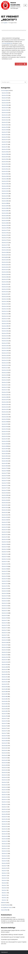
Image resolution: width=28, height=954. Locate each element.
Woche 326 (5, 110)
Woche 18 (4, 863)
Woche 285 (5, 210)
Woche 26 (4, 843)
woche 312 (5, 144)
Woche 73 (4, 728)
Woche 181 (5, 463)
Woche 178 (5, 470)
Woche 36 (4, 819)
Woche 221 (5, 367)
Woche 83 (4, 703)
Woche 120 (5, 613)
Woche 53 (4, 777)
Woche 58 (4, 765)
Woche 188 (5, 446)
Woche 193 (5, 434)
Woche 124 (5, 603)
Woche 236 (5, 331)
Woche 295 (5, 186)
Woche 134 (5, 578)
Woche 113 (5, 630)
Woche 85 (4, 699)
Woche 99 (4, 664)
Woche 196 (5, 426)
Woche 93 (4, 679)
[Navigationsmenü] (25, 5)
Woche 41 (4, 807)
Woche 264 (5, 262)
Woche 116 (5, 623)
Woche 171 (5, 488)
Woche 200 (5, 416)
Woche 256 (5, 281)
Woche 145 (5, 551)
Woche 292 (5, 193)
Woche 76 (4, 721)
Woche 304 (5, 164)
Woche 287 (5, 205)
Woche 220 (5, 370)
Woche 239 (5, 323)
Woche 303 (5, 166)
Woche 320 (5, 124)
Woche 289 (5, 201)
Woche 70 (4, 735)
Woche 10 (4, 878)
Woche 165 (5, 502)
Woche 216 (5, 380)
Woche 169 (5, 492)
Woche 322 (5, 120)
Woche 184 (5, 456)
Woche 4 (4, 892)
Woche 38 (4, 814)
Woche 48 (4, 789)
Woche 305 (5, 161)
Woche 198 (5, 421)
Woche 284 (5, 213)
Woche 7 (4, 885)
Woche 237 (5, 328)
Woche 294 (5, 188)
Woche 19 (4, 860)
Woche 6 (4, 887)
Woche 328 (5, 105)
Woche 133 (5, 581)
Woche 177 (5, 473)
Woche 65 (4, 748)
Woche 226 (5, 355)
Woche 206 (5, 402)
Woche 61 (4, 757)
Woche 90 (4, 686)
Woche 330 (5, 100)
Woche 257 (5, 279)
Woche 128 (5, 593)
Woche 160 (5, 515)
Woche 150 (5, 539)
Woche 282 (5, 218)
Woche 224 (5, 360)
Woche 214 (5, 385)
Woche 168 (5, 495)
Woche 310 (5, 149)
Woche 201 (5, 414)
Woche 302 (5, 169)
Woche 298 (5, 178)
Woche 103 (5, 654)
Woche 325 (5, 112)
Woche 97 (4, 669)
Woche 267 (5, 255)
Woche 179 (5, 468)
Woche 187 (5, 448)
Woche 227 (5, 353)
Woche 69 (4, 738)
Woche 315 (5, 137)
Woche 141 (5, 561)
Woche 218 (5, 375)
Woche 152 (5, 534)
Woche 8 (4, 883)
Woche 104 (5, 652)
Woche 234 (5, 335)
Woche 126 (5, 598)
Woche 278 (5, 228)
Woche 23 (4, 851)
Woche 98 (4, 667)
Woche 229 (5, 348)
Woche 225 (5, 358)
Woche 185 (5, 453)
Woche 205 (5, 404)
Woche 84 (4, 701)
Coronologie (4, 90)
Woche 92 (4, 681)
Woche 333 (5, 93)
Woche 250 (5, 296)
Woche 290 (5, 198)
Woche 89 (4, 689)
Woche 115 (5, 625)
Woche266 (5, 257)
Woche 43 (4, 802)
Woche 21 (4, 856)
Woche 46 (4, 794)
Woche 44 (4, 799)
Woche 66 (4, 745)
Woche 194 (5, 431)
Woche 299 (5, 176)
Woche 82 (4, 706)
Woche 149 (5, 542)
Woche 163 (5, 507)
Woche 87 (4, 694)
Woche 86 (4, 696)
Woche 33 (4, 826)
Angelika (5, 22)
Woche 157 (5, 522)
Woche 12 (4, 873)
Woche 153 (5, 532)
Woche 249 (5, 299)
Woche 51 (4, 782)
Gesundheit (4, 910)
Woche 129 (5, 591)
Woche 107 (5, 645)
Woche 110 (5, 637)
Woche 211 (5, 389)
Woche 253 (5, 289)
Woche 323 (5, 117)
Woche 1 (4, 900)
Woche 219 (5, 372)
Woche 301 (5, 171)
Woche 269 (5, 250)
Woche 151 (5, 537)
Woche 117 (5, 620)
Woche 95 (4, 674)
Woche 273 (5, 240)
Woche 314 (5, 139)
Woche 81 (4, 708)
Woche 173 (5, 483)
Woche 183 (5, 458)
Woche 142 (5, 559)
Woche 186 (5, 451)
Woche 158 (5, 519)
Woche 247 (5, 304)
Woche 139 (5, 566)
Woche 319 (5, 127)
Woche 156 (5, 524)
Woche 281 (5, 220)
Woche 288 (5, 203)
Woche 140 (5, 564)
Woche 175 (5, 478)
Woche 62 (4, 755)
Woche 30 (4, 834)
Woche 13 (4, 870)
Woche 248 (5, 301)
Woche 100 (5, 662)
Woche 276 (5, 232)
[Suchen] (25, 82)
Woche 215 (5, 382)
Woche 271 (5, 245)
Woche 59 (4, 762)
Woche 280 (5, 223)
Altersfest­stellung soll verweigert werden (13, 937)
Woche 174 (5, 480)
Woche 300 (5, 174)
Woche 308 (5, 154)
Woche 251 (5, 294)
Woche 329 (5, 102)
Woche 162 (5, 510)
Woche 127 (5, 596)
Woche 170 (5, 490)
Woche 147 (5, 546)
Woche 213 (5, 387)
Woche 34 (4, 824)
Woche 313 (5, 142)
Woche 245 (5, 308)
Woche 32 (4, 829)
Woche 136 (5, 573)
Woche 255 (5, 284)
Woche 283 (5, 215)
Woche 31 (4, 831)
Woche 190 (5, 441)
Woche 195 (5, 429)
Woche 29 (4, 836)
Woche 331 (5, 97)
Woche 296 (5, 183)
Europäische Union (6, 907)
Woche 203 (5, 409)
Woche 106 (5, 647)
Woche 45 (4, 797)
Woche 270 (5, 247)
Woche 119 (5, 615)
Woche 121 (5, 610)
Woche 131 (5, 586)
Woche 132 (5, 583)
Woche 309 (5, 151)
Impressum (4, 952)
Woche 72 (4, 730)
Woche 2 (4, 897)
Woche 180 (5, 466)
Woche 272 (5, 242)
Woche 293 (5, 191)
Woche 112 (5, 632)
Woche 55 (4, 772)
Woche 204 (5, 407)
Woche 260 (5, 272)
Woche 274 (5, 237)
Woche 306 (5, 159)
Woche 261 (5, 269)
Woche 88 (4, 691)
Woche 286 (5, 208)
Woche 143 (5, 556)
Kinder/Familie (5, 905)
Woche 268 (5, 252)
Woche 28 (4, 838)
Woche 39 (4, 811)
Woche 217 (5, 377)
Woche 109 (5, 640)
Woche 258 (5, 277)
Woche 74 (4, 726)
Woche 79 (4, 713)
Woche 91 (4, 684)
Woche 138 (5, 569)
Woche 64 (4, 750)
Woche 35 (4, 821)
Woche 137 (5, 571)
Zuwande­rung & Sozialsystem (9, 939)
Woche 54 (4, 775)
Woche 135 (5, 576)
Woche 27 (4, 841)
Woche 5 (4, 890)
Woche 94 (4, 676)
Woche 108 (5, 642)
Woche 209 (5, 394)
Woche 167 (5, 497)
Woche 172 (5, 485)
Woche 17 (4, 865)
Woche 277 (5, 230)
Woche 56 (4, 770)
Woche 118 (5, 618)
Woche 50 (4, 784)
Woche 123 (5, 605)
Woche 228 (5, 350)
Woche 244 (5, 311)
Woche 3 (4, 895)
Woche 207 (5, 399)
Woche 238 (5, 326)
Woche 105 (5, 650)
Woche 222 (5, 365)
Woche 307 (5, 156)
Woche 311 (5, 147)
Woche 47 (4, 792)
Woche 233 (5, 338)
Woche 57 (4, 767)
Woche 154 (5, 529)
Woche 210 (5, 392)
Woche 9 (4, 880)
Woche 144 (5, 554)
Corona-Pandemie (7, 43)
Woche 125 (5, 600)
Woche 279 (5, 225)
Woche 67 (4, 743)
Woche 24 (4, 848)
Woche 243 (5, 313)
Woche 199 (5, 419)
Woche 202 (5, 412)
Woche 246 (5, 306)
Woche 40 (4, 809)
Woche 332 (5, 95)
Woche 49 (4, 787)
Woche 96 (4, 672)
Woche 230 (5, 345)
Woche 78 (4, 716)
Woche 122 (5, 608)
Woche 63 (4, 753)
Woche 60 (4, 760)
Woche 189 (5, 443)
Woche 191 (5, 439)
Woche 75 (4, 723)
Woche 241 (5, 318)
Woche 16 (4, 868)
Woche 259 (5, 274)
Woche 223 (5, 362)
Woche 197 (5, 424)
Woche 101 (5, 659)
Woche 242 (5, 316)
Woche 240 (5, 321)
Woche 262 (5, 267)
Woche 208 (5, 397)
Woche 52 (4, 780)
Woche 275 (5, 235)
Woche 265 (5, 259)
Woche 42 (4, 804)
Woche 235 (5, 333)
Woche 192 (5, 436)
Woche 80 (4, 711)
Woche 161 (5, 512)
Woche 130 (5, 588)
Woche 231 (5, 343)
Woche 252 (5, 291)
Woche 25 (4, 846)
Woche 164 (5, 505)
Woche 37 (4, 816)
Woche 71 (4, 733)
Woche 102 (5, 657)
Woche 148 (5, 544)
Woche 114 (5, 627)
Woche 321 (5, 122)
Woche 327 (5, 107)
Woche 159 (5, 517)
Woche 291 (5, 196)
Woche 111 (4, 635)
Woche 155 (5, 527)
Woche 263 (5, 264)
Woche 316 (5, 134)
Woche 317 (5, 132)
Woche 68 (4, 740)
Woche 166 (5, 500)
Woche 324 (5, 115)
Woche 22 (4, 853)
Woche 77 (4, 718)
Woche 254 (5, 286)
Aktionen (3, 902)
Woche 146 (5, 549)
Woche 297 (5, 181)
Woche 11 (4, 875)
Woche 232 (5, 340)
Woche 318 (5, 129)
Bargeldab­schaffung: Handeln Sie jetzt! (12, 934)
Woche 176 (5, 475)
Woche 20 (4, 858)
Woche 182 (5, 461)
